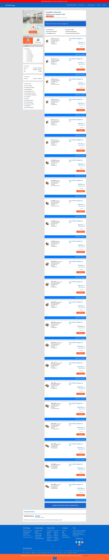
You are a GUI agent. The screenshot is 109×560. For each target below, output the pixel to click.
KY (62, 550)
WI (71, 552)
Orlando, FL (56, 537)
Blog (99, 5)
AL (25, 550)
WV (73, 552)
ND (23, 552)
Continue (81, 49)
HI (48, 550)
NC (84, 550)
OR (44, 552)
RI (50, 552)
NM (32, 552)
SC (53, 552)
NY (37, 552)
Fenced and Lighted (29, 102)
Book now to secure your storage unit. (57, 23)
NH (28, 552)
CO (35, 550)
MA (66, 550)
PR (48, 552)
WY (76, 552)
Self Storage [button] (81, 5)
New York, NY (56, 530)
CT (37, 550)
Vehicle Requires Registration (31, 94)
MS (80, 550)
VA (64, 552)
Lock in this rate (50, 29)
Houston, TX (56, 534)
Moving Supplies (28, 89)
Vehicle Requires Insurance (30, 93)
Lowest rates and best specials (72, 33)
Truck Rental (27, 96)
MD (69, 550)
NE (25, 552)
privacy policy (85, 555)
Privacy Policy (65, 535)
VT (66, 552)
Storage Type (26, 36)
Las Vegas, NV (49, 537)
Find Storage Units (26, 532)
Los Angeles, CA (50, 530)
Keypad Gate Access (29, 100)
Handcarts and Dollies (29, 103)
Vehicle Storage (38, 536)
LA (64, 550)
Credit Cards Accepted (29, 87)
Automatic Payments (29, 107)
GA (46, 550)
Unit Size (26, 45)
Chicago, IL (49, 532)
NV (34, 552)
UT (62, 552)
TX (59, 552)
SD (55, 552)
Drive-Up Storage (38, 533)
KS (59, 550)
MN (75, 550)
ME (71, 550)
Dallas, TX (56, 532)
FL (43, 550)
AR (28, 550)
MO (78, 550)
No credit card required (52, 31)
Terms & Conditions (66, 537)
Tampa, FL (49, 538)
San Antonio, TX (50, 540)
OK (41, 552)
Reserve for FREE (70, 29)
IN (57, 550)
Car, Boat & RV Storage (39, 538)
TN (57, 552)
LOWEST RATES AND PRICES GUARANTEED (65, 505)
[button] (24, 17)
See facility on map (33, 31)
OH (39, 552)
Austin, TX (56, 540)
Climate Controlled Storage (38, 531)
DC (39, 550)
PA (46, 552)
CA (32, 550)
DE (41, 550)
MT (82, 550)
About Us (104, 5)
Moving (63, 534)
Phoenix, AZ (49, 535)
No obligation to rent (51, 33)
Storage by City (26, 534)
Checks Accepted (28, 85)
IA (50, 550)
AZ (30, 550)
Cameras (27, 98)
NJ (30, 552)
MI (73, 550)
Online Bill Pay (28, 105)
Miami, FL (48, 534)
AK (23, 550)
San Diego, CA (56, 538)
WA (69, 552)
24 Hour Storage (38, 535)
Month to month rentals (71, 31)
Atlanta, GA (56, 535)
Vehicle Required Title (29, 91)
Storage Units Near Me (72, 5)
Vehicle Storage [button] (91, 5)
